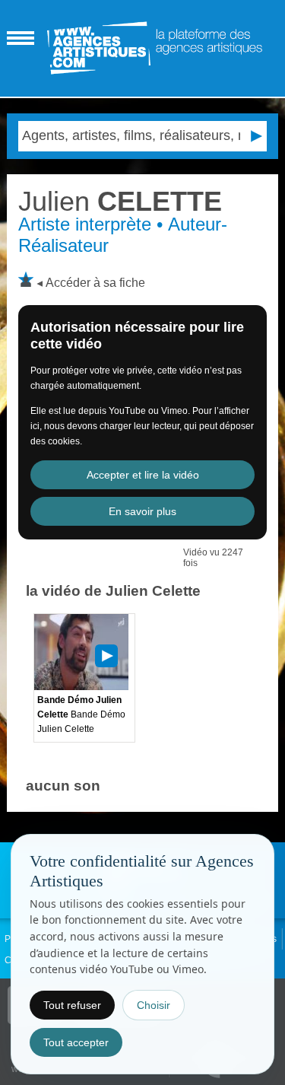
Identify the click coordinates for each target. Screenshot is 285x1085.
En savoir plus (142, 511)
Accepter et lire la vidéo (143, 475)
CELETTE (120, 201)
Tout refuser (72, 1005)
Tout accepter (76, 1042)
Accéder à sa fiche (95, 282)
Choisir (153, 1005)
